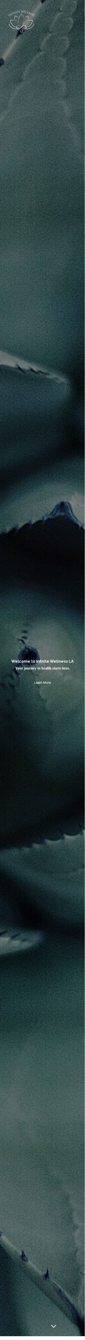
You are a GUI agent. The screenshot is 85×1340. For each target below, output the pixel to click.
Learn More (42, 682)
